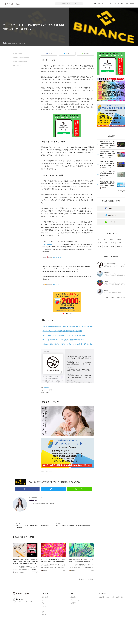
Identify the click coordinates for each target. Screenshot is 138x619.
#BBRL (112, 246)
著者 (127, 4)
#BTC (99, 239)
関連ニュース (17, 66)
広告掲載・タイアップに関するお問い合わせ (112, 597)
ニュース (117, 4)
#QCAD (119, 239)
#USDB (106, 246)
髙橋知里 (33, 500)
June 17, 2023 (56, 257)
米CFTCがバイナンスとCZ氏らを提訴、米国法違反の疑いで (63, 340)
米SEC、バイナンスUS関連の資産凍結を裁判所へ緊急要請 (62, 331)
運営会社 (73, 597)
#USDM (100, 243)
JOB (122, 4)
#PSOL (106, 243)
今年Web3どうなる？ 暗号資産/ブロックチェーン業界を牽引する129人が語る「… (107, 153)
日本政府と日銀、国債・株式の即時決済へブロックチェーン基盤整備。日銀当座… (107, 183)
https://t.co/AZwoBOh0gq (52, 244)
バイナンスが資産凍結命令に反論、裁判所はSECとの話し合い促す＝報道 (68, 326)
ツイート (68, 53)
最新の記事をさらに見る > (86, 579)
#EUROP (119, 246)
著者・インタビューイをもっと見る (115, 297)
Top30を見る (121, 191)
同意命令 (46, 387)
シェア (50, 53)
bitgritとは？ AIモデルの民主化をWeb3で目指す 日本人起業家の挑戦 (107, 173)
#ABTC (105, 239)
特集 (110, 147)
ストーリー (105, 4)
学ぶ (111, 4)
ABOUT (132, 4)
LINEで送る (86, 53)
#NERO (112, 239)
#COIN (113, 243)
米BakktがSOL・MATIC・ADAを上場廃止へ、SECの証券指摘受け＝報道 (68, 344)
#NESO (119, 243)
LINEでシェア (111, 222)
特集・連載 (97, 4)
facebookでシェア (113, 208)
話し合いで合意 (17, 53)
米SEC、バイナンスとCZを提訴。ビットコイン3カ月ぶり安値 (64, 335)
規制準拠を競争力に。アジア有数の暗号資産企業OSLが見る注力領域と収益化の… (107, 143)
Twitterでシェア (112, 215)
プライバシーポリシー (77, 600)
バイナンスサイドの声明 (20, 62)
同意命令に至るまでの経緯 (21, 57)
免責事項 (73, 603)
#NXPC (100, 246)
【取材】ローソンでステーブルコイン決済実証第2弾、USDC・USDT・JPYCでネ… (107, 163)
